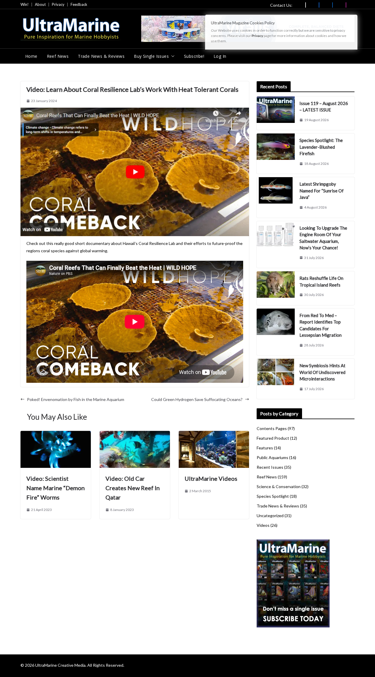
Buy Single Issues (151, 56)
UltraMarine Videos (211, 478)
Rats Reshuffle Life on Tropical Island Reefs (321, 281)
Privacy (58, 4)
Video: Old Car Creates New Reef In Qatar (132, 488)
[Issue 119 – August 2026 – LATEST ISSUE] (276, 113)
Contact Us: (281, 5)
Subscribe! (194, 56)
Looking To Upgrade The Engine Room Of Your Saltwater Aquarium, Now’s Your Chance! (323, 238)
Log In (220, 56)
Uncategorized (270, 515)
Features (265, 447)
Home (31, 56)
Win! (25, 4)
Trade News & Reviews (101, 56)
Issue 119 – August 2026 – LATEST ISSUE (323, 107)
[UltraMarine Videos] (214, 434)
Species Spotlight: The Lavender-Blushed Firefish (321, 147)
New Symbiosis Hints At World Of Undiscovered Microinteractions (322, 372)
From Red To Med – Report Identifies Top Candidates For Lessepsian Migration (320, 325)
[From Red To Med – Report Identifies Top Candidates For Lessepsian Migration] (276, 332)
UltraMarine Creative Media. (60, 665)
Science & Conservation (279, 486)
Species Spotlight (273, 496)
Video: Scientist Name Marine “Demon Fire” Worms (55, 488)
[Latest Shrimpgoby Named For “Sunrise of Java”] (276, 197)
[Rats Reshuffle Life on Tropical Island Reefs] (276, 288)
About (40, 4)
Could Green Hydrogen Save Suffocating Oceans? (197, 399)
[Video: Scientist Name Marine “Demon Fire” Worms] (56, 434)
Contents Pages (272, 428)
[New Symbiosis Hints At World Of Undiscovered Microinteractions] (276, 379)
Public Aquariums (272, 457)
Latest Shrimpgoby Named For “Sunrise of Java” (321, 190)
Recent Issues (270, 467)
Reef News (58, 56)
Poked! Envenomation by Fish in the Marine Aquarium (75, 399)
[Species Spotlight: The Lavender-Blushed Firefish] (276, 153)
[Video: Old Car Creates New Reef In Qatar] (135, 434)
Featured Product (273, 438)
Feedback (79, 4)
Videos (263, 525)
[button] (172, 56)
